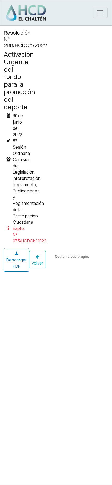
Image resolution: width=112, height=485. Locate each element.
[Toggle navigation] (100, 13)
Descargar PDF (16, 263)
